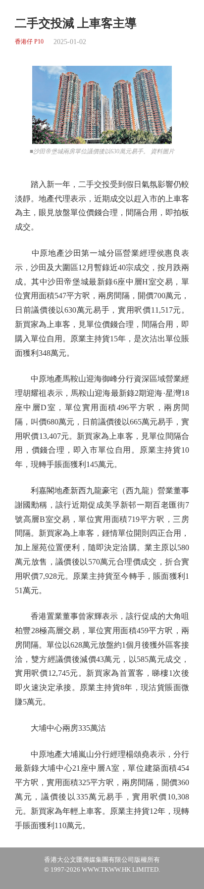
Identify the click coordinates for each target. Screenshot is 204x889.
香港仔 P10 (29, 42)
